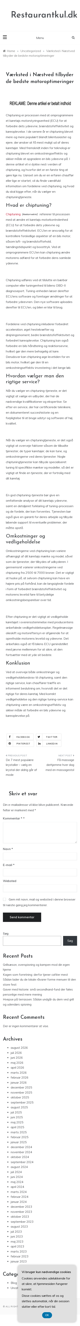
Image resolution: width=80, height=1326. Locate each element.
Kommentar (12, 818)
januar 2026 (19, 1082)
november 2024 (21, 1152)
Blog (14, 1283)
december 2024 (21, 1147)
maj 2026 (17, 1063)
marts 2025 (19, 1132)
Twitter (52, 737)
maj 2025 (17, 1122)
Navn (8, 849)
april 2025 (17, 1127)
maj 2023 (17, 1241)
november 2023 (21, 1212)
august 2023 (19, 1226)
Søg (6, 933)
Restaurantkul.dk (44, 15)
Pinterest (23, 743)
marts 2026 (19, 1072)
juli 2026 (16, 1053)
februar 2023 (19, 1256)
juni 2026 (17, 1057)
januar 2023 (19, 1261)
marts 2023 (19, 1251)
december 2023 (21, 1207)
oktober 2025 (20, 1097)
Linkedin (52, 743)
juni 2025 (17, 1117)
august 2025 (19, 1107)
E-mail (9, 865)
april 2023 (17, 1246)
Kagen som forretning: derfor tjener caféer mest (35, 974)
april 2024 (17, 1187)
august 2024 (19, 1167)
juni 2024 (17, 1177)
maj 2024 (17, 1182)
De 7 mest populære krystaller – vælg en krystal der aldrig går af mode (21, 767)
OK (47, 1315)
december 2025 (21, 1087)
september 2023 (22, 1222)
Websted (9, 881)
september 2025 (22, 1102)
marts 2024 (19, 1192)
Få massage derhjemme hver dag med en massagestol (60, 765)
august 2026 (19, 1048)
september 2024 (22, 1162)
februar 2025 (19, 1137)
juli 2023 (16, 1231)
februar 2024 (19, 1197)
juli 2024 (16, 1172)
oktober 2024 (20, 1157)
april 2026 (17, 1067)
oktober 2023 (20, 1216)
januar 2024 (19, 1202)
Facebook (23, 737)
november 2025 (21, 1092)
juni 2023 (17, 1236)
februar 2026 (19, 1077)
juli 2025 (16, 1112)
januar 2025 (19, 1142)
